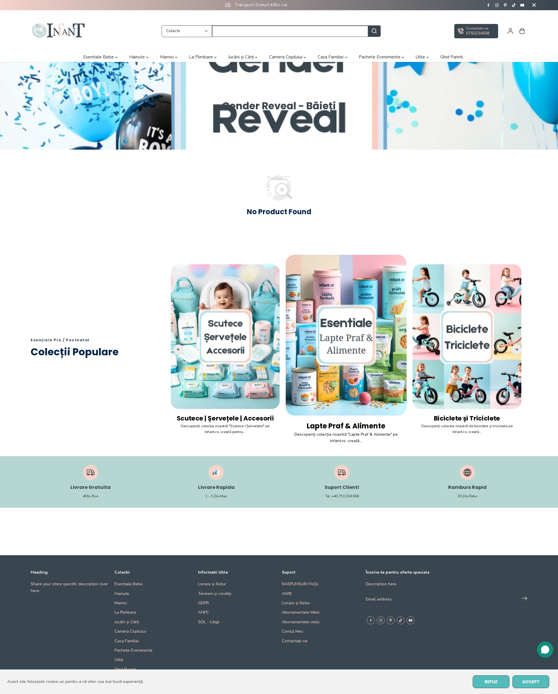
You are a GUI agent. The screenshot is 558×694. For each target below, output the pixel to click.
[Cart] (522, 31)
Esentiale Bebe (99, 57)
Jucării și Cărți (241, 57)
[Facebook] (488, 4)
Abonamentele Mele (301, 612)
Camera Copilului (286, 57)
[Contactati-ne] (476, 31)
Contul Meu (292, 631)
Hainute (137, 57)
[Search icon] (374, 31)
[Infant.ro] (60, 31)
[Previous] (178, 349)
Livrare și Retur (212, 584)
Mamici (167, 57)
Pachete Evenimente (380, 57)
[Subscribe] (524, 599)
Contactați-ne (295, 641)
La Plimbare (201, 57)
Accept (531, 682)
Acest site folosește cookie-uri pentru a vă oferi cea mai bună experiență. (75, 681)
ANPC (203, 612)
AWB (287, 593)
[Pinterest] (505, 4)
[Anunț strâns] (534, 5)
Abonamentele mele (301, 622)
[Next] (516, 349)
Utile (421, 57)
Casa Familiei (331, 57)
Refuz (491, 682)
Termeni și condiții (214, 593)
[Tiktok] (513, 4)
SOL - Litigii (208, 622)
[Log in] (510, 31)
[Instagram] (496, 4)
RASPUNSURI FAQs (300, 584)
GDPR (203, 603)
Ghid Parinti (451, 57)
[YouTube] (522, 4)
